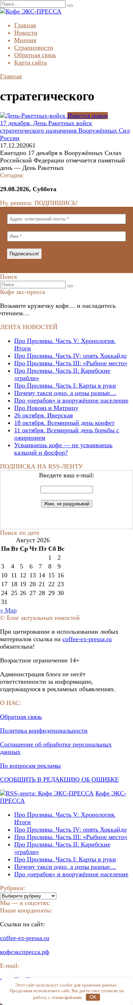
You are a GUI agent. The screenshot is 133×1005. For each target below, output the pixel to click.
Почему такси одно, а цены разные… (65, 392)
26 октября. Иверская (43, 415)
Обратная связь (35, 55)
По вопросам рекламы (30, 765)
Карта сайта (30, 62)
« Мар (8, 610)
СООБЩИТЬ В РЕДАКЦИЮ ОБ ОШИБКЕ (59, 779)
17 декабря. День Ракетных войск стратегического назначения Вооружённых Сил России (65, 130)
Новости (26, 32)
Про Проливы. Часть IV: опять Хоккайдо (70, 355)
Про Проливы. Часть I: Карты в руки (65, 385)
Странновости (33, 47)
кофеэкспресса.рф (24, 951)
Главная (25, 25)
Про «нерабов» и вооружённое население (71, 400)
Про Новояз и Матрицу (46, 407)
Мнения (25, 40)
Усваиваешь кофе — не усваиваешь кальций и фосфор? (63, 449)
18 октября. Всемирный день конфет (64, 422)
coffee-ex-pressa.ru (87, 639)
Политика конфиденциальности (44, 730)
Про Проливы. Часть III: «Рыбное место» (70, 363)
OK (93, 997)
